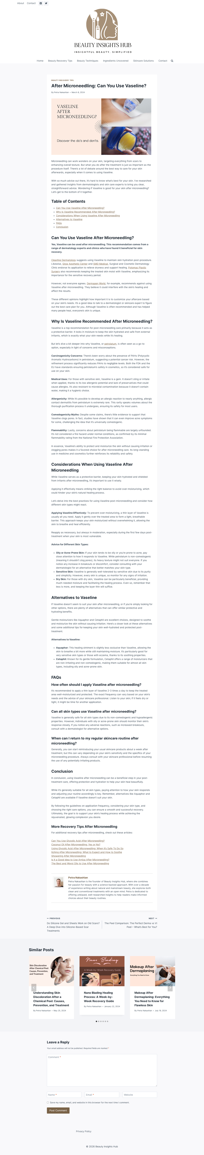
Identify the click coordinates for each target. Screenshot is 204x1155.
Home (40, 60)
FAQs (59, 223)
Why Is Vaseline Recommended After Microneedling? (85, 211)
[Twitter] (46, 3)
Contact (31, 3)
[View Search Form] (172, 60)
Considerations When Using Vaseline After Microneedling (88, 215)
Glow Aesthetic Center (75, 263)
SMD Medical (100, 263)
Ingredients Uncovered (116, 60)
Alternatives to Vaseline (69, 219)
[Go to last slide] (33, 987)
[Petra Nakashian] (59, 882)
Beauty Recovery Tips (60, 60)
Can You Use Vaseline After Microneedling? (80, 208)
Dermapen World (96, 283)
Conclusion (62, 226)
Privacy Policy (83, 1131)
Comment (54, 1057)
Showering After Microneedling (68, 856)
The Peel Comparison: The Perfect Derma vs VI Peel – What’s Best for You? (130, 922)
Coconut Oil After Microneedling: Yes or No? (75, 844)
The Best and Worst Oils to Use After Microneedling (80, 863)
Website (128, 1094)
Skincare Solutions (143, 60)
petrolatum (110, 343)
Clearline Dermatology (63, 260)
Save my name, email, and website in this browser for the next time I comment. (89, 1102)
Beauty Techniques (87, 60)
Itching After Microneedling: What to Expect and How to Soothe (86, 852)
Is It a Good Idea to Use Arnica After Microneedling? (80, 859)
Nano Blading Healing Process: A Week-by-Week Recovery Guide (99, 997)
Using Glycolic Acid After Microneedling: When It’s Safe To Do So (87, 848)
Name (52, 1094)
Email (90, 1094)
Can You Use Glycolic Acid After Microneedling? (78, 840)
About (20, 3)
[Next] (170, 987)
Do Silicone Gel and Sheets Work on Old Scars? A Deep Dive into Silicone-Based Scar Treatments (73, 924)
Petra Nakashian (61, 92)
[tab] (96, 1021)
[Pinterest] (40, 3)
